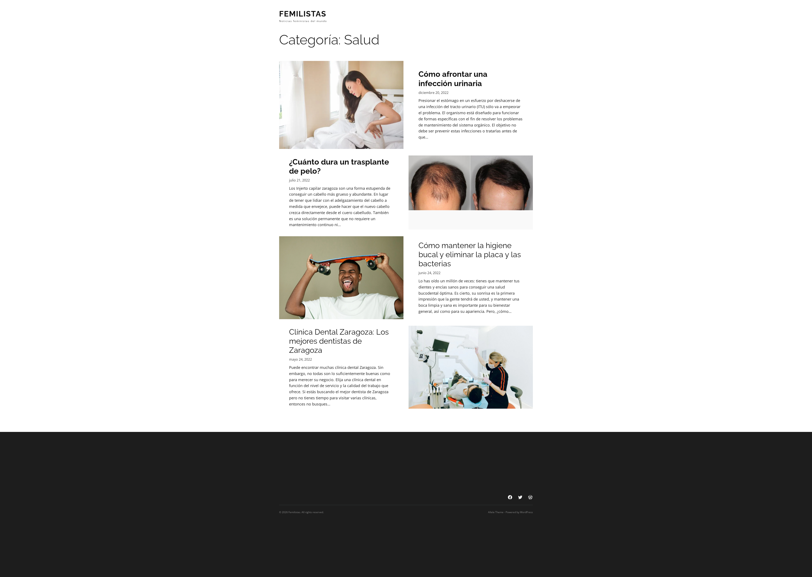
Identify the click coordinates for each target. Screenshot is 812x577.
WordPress (526, 512)
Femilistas (302, 13)
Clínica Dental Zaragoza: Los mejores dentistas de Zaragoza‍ (339, 340)
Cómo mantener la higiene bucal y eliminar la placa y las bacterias (469, 254)
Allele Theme (495, 512)
